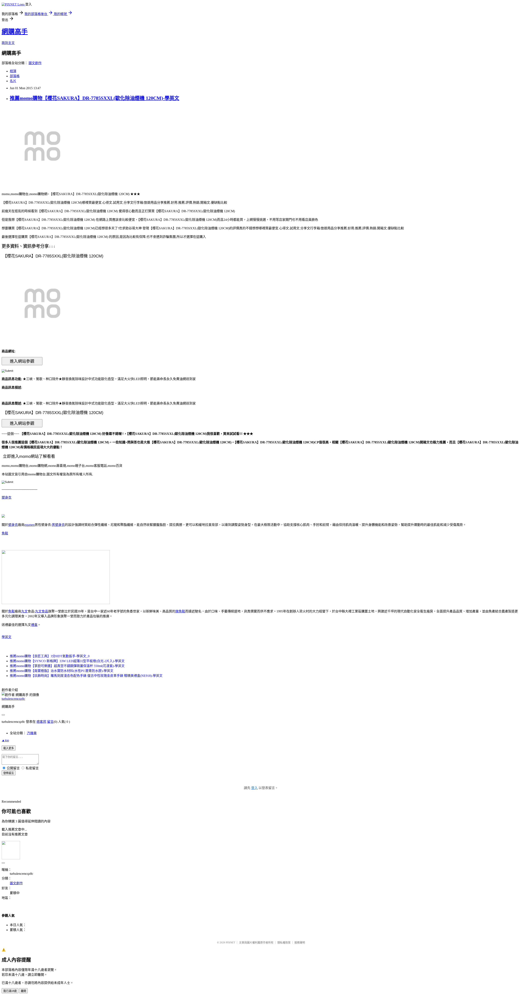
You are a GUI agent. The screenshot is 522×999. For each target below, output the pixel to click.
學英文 (6, 637)
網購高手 (15, 31)
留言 (50, 721)
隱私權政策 (284, 942)
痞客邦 (41, 721)
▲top (5, 740)
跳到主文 (8, 43)
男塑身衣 (58, 524)
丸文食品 (41, 611)
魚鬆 (5, 533)
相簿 (13, 71)
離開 (23, 990)
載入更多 (8, 748)
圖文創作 (35, 63)
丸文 (24, 611)
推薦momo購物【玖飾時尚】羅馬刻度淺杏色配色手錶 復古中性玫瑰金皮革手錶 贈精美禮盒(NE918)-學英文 (86, 675)
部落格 (15, 76)
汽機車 (32, 733)
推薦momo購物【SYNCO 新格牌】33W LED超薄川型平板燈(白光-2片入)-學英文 (67, 661)
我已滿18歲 (10, 990)
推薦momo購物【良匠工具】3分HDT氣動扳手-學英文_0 (50, 656)
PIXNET (230, 942)
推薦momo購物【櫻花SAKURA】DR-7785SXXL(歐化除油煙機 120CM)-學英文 (94, 98)
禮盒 (34, 624)
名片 (13, 81)
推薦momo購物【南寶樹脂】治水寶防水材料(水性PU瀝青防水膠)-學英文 (61, 671)
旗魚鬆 (180, 611)
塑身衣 (6, 497)
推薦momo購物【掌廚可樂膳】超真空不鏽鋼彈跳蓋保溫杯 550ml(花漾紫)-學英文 (67, 666)
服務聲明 (299, 942)
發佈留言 (8, 773)
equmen (29, 524)
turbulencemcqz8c (13, 698)
